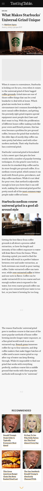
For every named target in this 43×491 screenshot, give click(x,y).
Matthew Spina (10, 24)
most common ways (31, 191)
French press (22, 344)
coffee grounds (9, 94)
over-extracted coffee (22, 272)
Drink (4, 10)
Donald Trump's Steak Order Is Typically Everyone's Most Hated (9, 440)
